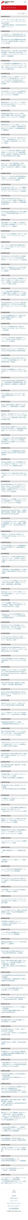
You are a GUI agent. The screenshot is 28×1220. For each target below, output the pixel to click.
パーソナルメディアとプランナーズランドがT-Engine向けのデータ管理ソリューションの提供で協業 (13, 900)
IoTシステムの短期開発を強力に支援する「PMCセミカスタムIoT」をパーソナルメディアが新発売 (13, 328)
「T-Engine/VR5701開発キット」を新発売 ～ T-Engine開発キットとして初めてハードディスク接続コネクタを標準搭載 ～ (13, 1129)
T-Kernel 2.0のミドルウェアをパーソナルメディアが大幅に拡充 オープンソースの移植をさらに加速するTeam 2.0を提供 (14, 744)
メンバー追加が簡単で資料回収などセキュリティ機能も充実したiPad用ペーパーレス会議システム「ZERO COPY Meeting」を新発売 (13, 293)
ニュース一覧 (21, 13)
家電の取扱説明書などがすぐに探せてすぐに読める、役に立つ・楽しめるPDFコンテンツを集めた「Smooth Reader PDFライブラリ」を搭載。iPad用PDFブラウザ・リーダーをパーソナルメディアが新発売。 (13, 488)
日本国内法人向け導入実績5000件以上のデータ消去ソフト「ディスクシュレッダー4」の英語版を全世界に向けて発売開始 (14, 649)
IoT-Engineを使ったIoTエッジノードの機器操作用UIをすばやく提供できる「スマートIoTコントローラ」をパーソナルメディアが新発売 (14, 189)
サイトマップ (14, 1200)
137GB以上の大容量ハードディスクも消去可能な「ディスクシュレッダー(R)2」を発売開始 (13, 1149)
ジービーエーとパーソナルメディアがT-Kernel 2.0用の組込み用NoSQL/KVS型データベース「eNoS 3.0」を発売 (13, 638)
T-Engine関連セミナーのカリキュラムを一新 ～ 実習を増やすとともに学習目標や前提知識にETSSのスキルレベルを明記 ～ (13, 1064)
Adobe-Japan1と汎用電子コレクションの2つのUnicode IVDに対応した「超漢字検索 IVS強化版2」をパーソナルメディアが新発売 (14, 428)
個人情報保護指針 (14, 1208)
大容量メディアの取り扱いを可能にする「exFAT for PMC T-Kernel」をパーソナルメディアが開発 (13, 536)
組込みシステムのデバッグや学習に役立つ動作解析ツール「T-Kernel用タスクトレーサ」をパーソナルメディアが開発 (13, 820)
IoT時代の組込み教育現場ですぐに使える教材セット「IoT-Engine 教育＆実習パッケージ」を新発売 (14, 213)
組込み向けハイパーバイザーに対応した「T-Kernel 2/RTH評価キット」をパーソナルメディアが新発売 (13, 593)
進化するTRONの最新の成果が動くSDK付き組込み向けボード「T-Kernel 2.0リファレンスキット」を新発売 (14, 693)
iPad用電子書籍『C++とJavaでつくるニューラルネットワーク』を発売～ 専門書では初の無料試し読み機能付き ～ (13, 776)
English (14, 1195)
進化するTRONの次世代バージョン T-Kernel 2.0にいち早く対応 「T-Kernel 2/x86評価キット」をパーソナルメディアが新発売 (13, 733)
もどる (14, 1192)
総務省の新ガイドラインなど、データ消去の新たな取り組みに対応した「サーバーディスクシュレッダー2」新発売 (13, 104)
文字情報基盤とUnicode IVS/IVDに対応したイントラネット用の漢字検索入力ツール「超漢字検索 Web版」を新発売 (14, 360)
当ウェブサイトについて (14, 1203)
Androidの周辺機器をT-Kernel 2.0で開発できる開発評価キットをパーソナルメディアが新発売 (13, 660)
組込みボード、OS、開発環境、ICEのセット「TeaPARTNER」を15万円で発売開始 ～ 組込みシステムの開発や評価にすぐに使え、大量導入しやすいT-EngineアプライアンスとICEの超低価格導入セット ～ (13, 1116)
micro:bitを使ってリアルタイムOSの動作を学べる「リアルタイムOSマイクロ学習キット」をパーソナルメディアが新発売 (14, 93)
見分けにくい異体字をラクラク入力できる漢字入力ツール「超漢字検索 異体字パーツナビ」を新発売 (13, 269)
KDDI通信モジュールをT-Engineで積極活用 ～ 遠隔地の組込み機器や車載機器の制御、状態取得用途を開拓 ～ (13, 1053)
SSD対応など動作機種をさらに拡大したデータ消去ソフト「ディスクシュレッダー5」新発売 (14, 371)
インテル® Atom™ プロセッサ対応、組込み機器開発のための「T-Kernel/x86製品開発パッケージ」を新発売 (14, 912)
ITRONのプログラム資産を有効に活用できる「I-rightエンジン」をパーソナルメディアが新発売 (14, 475)
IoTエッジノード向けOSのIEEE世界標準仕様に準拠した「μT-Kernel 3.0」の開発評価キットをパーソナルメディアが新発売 (13, 178)
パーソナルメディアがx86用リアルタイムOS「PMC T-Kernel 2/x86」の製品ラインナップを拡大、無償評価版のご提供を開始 (13, 582)
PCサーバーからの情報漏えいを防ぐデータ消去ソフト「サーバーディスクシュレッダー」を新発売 (14, 235)
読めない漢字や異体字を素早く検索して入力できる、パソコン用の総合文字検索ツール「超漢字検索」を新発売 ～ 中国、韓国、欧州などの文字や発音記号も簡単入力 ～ (13, 964)
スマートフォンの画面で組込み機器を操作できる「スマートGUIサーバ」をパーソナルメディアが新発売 (13, 246)
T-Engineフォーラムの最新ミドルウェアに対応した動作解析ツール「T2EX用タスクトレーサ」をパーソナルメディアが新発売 (14, 500)
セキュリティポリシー (14, 1206)
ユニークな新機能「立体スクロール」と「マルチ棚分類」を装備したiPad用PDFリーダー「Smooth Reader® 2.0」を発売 (13, 604)
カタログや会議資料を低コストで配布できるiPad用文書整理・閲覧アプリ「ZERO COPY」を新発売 (13, 317)
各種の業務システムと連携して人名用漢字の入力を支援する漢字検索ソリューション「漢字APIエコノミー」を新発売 (13, 224)
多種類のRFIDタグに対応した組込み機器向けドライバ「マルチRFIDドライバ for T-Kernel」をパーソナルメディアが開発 (13, 831)
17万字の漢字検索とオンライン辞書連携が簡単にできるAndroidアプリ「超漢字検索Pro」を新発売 (13, 547)
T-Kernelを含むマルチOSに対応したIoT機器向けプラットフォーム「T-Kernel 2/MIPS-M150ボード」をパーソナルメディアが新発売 (14, 258)
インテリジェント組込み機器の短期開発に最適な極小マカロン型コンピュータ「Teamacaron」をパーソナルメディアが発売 (14, 809)
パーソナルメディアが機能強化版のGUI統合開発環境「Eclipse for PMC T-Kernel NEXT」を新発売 (13, 452)
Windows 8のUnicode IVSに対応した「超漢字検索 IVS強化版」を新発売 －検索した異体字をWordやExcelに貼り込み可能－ (14, 512)
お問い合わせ (14, 1198)
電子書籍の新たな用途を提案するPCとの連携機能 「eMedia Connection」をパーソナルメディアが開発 (14, 755)
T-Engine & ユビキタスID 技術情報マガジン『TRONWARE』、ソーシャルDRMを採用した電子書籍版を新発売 (13, 615)
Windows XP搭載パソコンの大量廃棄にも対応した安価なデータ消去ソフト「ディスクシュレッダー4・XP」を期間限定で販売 (13, 463)
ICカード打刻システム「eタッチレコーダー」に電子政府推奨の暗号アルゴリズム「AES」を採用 (14, 395)
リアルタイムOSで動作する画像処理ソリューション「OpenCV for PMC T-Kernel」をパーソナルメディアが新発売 (14, 339)
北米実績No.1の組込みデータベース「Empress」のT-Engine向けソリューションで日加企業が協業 (13, 923)
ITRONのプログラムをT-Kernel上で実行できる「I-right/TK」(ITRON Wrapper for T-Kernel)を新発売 (13, 880)
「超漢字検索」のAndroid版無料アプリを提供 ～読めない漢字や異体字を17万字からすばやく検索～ (14, 571)
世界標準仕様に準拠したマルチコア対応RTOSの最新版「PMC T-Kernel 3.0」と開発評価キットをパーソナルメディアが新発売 (13, 115)
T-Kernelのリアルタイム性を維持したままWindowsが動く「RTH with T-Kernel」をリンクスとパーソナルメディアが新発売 (13, 627)
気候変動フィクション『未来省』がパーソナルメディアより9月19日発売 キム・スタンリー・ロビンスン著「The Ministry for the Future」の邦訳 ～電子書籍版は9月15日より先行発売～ (13, 80)
